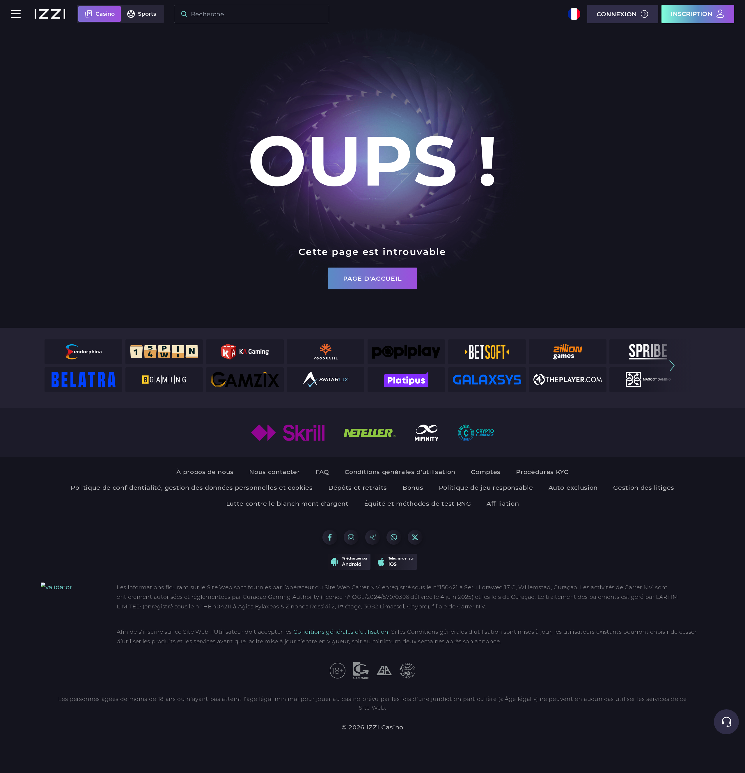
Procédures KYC (542, 472)
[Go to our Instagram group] (351, 537)
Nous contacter (274, 472)
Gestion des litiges (643, 488)
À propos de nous (205, 472)
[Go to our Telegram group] (372, 537)
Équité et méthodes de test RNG (417, 504)
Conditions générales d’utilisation (341, 631)
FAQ (322, 472)
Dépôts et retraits (357, 488)
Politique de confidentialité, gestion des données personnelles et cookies (192, 488)
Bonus (412, 488)
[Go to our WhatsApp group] (393, 537)
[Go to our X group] (415, 537)
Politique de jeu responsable (486, 488)
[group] (83, 351)
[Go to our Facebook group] (329, 537)
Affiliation (503, 504)
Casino (105, 13)
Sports (147, 13)
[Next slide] (672, 365)
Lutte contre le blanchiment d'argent (287, 504)
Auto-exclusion (573, 488)
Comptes (486, 472)
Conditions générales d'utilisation (400, 472)
